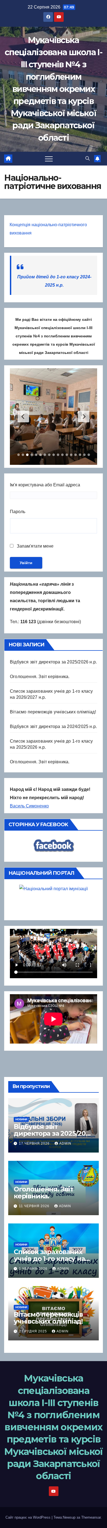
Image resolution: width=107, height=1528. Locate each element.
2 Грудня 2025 (33, 1331)
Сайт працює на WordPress (28, 1517)
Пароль (17, 511)
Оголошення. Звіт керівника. (39, 676)
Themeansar (91, 1517)
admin (65, 1143)
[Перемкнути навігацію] (48, 158)
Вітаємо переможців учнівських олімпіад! (53, 712)
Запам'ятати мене (35, 546)
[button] (87, 158)
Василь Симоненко (29, 806)
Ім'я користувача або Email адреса (45, 484)
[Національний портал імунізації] (53, 901)
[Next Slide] (83, 416)
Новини (21, 1119)
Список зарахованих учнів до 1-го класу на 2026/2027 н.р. (49, 1259)
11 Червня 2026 (34, 1206)
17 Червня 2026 (35, 1143)
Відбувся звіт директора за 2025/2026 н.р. (53, 662)
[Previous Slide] (23, 416)
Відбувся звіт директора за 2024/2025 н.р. (53, 726)
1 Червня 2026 (34, 1269)
